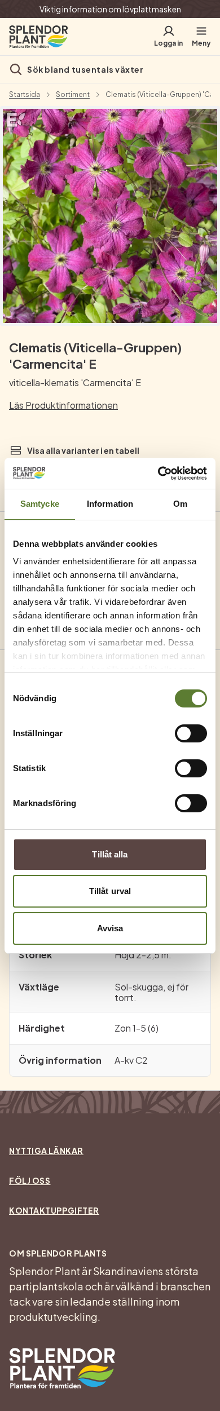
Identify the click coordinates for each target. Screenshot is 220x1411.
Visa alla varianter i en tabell (83, 450)
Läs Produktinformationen (63, 405)
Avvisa (110, 928)
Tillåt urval (110, 891)
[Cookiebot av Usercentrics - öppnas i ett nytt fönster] (158, 473)
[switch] (191, 733)
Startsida (24, 95)
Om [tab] (180, 503)
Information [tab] (110, 503)
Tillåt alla (109, 854)
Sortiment (73, 95)
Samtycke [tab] (39, 503)
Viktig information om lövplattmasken (110, 9)
